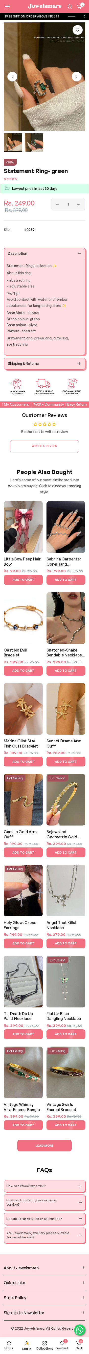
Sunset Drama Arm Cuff (63, 743)
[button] (77, 30)
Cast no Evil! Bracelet (15, 653)
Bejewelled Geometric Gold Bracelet (61, 834)
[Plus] (78, 204)
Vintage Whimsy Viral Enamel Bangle (22, 1107)
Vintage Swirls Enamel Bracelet (61, 1107)
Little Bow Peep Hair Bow (22, 562)
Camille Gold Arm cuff (20, 834)
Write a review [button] (44, 446)
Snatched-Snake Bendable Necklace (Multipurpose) (64, 653)
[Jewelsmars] (44, 6)
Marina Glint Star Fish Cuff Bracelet (21, 743)
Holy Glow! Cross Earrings (20, 925)
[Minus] (57, 204)
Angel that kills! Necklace (61, 925)
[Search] (70, 6)
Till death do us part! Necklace (18, 1016)
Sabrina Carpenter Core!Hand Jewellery (63, 562)
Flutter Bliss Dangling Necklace (63, 1016)
